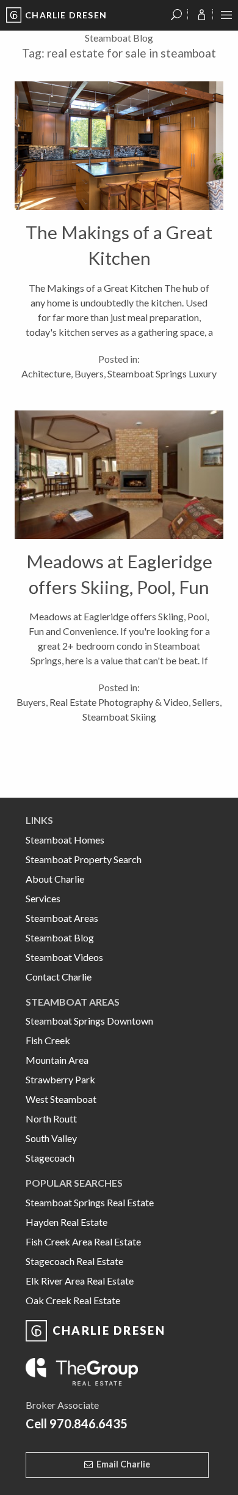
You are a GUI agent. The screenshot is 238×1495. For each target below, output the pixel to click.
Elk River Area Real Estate (80, 1280)
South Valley (51, 1138)
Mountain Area (57, 1060)
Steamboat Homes (65, 839)
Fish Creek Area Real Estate (83, 1241)
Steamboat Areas (62, 918)
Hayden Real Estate (66, 1222)
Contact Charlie (59, 976)
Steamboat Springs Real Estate (90, 1202)
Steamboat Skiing (119, 716)
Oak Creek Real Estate (73, 1300)
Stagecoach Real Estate (74, 1261)
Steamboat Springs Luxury (162, 373)
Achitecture (46, 373)
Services (43, 898)
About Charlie (55, 879)
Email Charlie (123, 1464)
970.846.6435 (88, 1423)
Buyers (89, 373)
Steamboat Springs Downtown (89, 1020)
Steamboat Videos (64, 957)
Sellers (206, 702)
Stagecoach (50, 1157)
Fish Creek (48, 1040)
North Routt (51, 1118)
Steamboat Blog (60, 937)
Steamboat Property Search (84, 859)
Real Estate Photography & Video (119, 702)
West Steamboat (61, 1099)
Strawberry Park (60, 1079)
